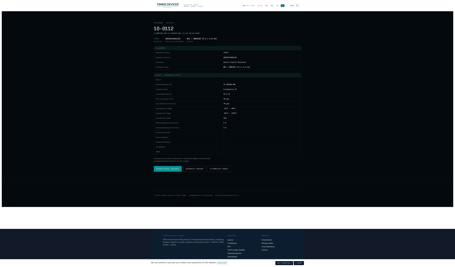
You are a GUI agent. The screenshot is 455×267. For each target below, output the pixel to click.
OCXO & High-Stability (236, 250)
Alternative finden (219, 169)
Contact (265, 250)
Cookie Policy (222, 262)
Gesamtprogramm (234, 253)
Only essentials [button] (284, 263)
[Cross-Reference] (266, 5)
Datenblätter (232, 257)
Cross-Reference (268, 247)
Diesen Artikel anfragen (168, 169)
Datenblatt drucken (194, 169)
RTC (229, 247)
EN (283, 6)
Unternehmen (267, 240)
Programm (158, 23)
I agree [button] (299, 263)
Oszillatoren (232, 243)
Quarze (230, 240)
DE (277, 6)
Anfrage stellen (267, 243)
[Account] (272, 5)
